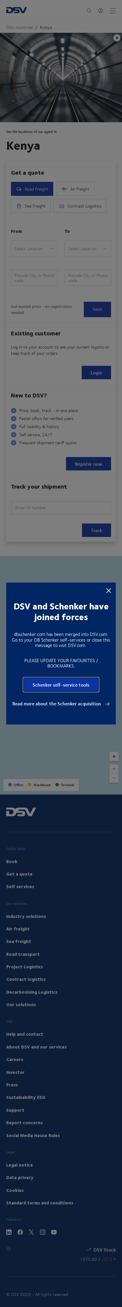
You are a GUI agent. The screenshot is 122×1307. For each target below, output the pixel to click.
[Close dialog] (109, 590)
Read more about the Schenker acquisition (57, 703)
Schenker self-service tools (61, 684)
